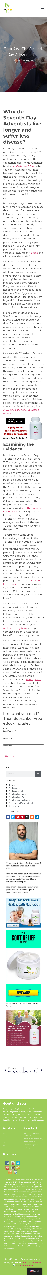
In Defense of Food (24, 166)
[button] (42, 8)
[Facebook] (8, 817)
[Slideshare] (37, 817)
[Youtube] (17, 817)
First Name (7, 738)
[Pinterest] (22, 817)
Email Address (9, 731)
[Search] (38, 774)
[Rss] (32, 817)
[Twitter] (13, 817)
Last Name (7, 746)
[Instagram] (27, 817)
